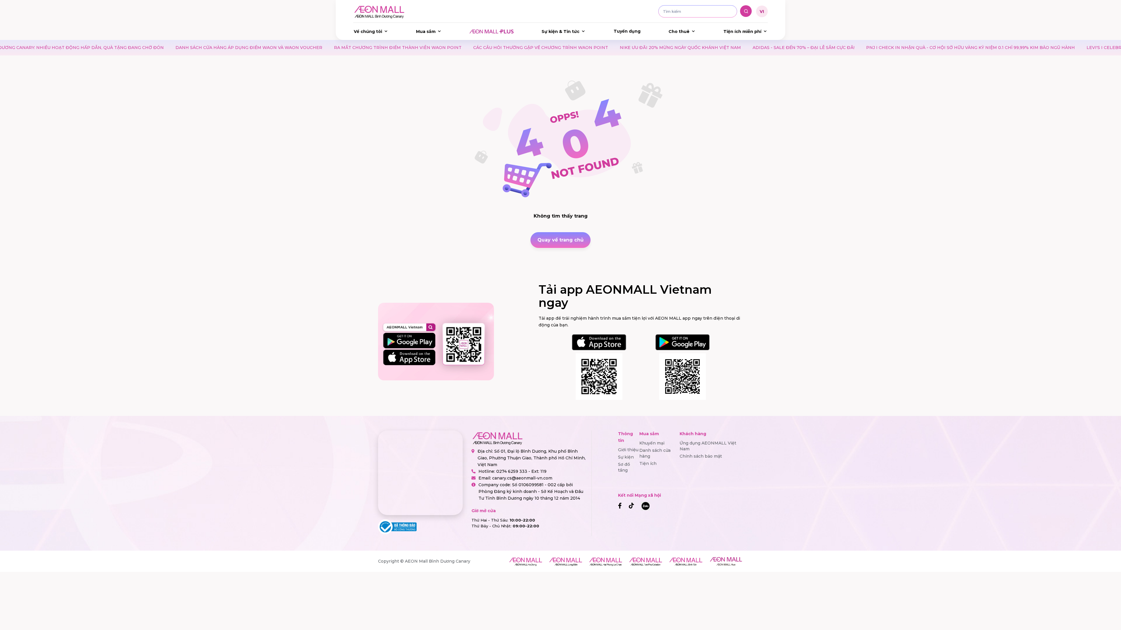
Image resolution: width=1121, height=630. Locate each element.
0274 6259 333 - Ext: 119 (521, 471)
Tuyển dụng (627, 31)
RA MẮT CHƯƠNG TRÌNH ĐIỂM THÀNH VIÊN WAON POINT (334, 47)
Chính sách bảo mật (701, 456)
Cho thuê (679, 31)
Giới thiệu (628, 449)
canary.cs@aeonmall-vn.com (522, 478)
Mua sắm (426, 31)
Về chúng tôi (368, 31)
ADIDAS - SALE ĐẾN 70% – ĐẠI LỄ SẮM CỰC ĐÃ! (740, 47)
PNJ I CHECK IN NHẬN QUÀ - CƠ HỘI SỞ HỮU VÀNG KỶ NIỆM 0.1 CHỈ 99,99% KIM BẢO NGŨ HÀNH (907, 47)
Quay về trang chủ (560, 240)
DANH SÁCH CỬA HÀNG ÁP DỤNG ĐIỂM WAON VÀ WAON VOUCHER (185, 47)
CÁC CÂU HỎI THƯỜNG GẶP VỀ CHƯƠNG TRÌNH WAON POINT (477, 47)
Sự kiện (626, 457)
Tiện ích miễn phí (742, 31)
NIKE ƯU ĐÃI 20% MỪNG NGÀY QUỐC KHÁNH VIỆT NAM (617, 47)
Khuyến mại (651, 443)
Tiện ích (648, 463)
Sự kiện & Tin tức (560, 31)
